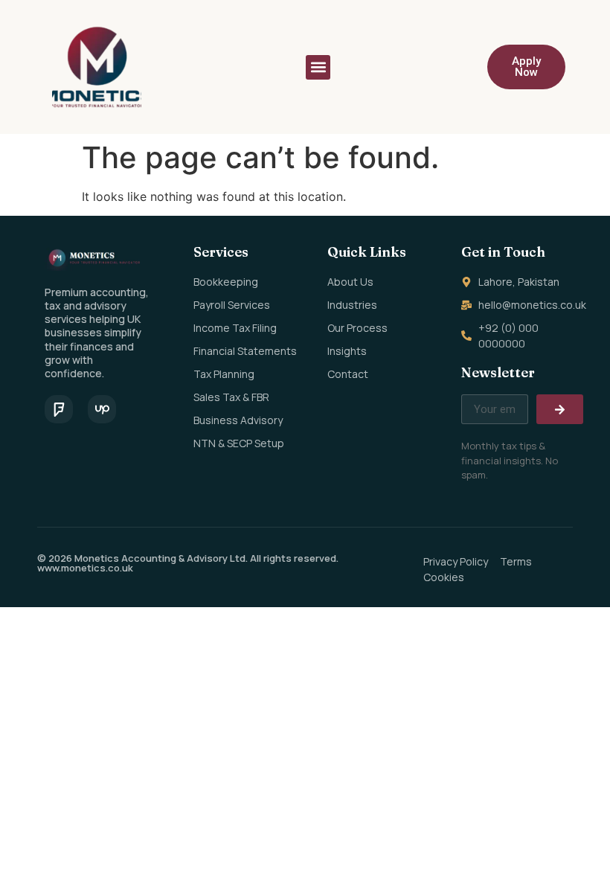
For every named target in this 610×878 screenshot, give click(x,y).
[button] (318, 67)
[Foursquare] (59, 409)
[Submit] (559, 409)
